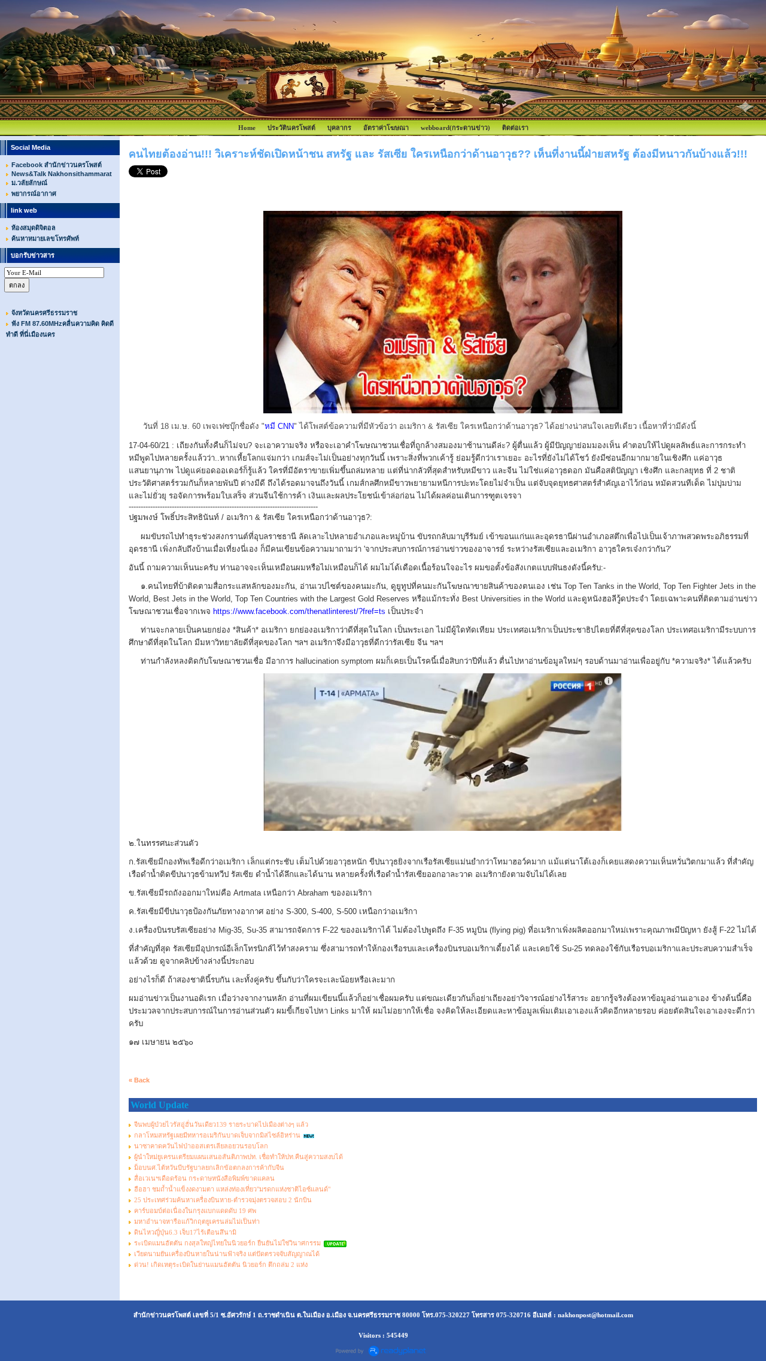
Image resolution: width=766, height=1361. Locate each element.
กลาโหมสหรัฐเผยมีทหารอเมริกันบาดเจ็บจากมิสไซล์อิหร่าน (217, 1135)
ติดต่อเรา (515, 127)
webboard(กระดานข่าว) (455, 127)
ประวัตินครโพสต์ (291, 127)
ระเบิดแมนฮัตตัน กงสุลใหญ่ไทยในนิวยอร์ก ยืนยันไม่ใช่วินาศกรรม (227, 1243)
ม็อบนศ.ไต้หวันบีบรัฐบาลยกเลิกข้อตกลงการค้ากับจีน (209, 1167)
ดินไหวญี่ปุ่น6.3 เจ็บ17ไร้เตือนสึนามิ (185, 1232)
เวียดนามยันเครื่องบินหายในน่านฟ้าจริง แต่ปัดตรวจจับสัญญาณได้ (227, 1253)
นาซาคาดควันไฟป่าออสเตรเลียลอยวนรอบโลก (201, 1146)
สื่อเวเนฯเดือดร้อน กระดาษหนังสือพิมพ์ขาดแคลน (204, 1178)
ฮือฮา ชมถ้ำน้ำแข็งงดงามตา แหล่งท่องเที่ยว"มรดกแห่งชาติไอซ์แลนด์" (232, 1189)
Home (247, 127)
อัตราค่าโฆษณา (386, 127)
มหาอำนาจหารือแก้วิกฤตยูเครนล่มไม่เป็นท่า (197, 1221)
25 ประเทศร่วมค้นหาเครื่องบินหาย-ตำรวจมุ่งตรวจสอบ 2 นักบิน (223, 1199)
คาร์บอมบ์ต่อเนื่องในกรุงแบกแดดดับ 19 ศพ (195, 1210)
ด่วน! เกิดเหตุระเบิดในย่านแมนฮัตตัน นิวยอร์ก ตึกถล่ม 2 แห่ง (221, 1264)
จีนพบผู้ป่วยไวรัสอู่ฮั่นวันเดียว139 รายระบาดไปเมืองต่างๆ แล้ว (221, 1124)
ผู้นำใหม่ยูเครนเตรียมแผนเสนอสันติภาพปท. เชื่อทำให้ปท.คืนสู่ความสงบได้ (238, 1156)
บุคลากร (339, 127)
